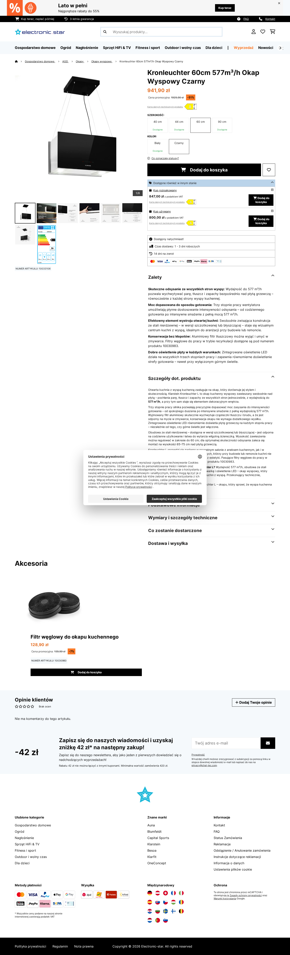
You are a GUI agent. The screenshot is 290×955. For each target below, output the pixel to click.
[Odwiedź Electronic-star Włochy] (181, 893)
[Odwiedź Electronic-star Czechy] (165, 902)
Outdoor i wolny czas (31, 857)
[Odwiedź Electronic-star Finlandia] (173, 911)
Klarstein (153, 844)
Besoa (151, 850)
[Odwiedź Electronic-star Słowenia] (165, 920)
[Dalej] (280, 48)
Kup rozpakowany (165, 190)
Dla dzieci (22, 863)
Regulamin (60, 946)
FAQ (246, 19)
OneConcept (156, 863)
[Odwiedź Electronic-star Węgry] (173, 902)
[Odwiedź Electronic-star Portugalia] (157, 920)
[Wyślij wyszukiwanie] (105, 31)
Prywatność (198, 754)
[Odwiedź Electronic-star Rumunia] (181, 902)
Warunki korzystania (225, 898)
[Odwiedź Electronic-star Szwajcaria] (165, 893)
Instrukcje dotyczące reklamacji (237, 857)
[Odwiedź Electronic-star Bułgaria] (157, 911)
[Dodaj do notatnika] (269, 170)
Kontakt (270, 19)
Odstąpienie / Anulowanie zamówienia (242, 850)
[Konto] (254, 31)
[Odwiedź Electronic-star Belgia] (181, 911)
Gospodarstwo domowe (40, 61)
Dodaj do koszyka (208, 169)
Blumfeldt (154, 831)
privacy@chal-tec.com (204, 765)
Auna (151, 825)
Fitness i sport (25, 850)
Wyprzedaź (244, 48)
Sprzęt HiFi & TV (27, 844)
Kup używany (162, 211)
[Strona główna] (20, 61)
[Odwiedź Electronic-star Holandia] (149, 920)
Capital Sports (158, 838)
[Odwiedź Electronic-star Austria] (157, 893)
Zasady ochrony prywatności (246, 895)
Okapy (80, 61)
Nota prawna (84, 946)
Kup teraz (224, 7)
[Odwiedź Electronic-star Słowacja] (157, 902)
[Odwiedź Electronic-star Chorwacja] (149, 911)
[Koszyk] (272, 31)
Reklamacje (222, 844)
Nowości (265, 48)
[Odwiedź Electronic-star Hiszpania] (149, 902)
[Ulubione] (262, 31)
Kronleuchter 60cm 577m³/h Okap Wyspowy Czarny (151, 61)
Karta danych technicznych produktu (165, 107)
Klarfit (151, 857)
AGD (65, 61)
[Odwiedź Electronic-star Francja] (173, 893)
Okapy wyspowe (101, 61)
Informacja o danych (229, 863)
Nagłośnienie (24, 838)
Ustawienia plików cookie (233, 869)
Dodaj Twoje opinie (255, 702)
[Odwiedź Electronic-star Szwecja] (165, 911)
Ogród (19, 831)
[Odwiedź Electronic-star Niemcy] (149, 893)
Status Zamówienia (228, 838)
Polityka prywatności (30, 946)
